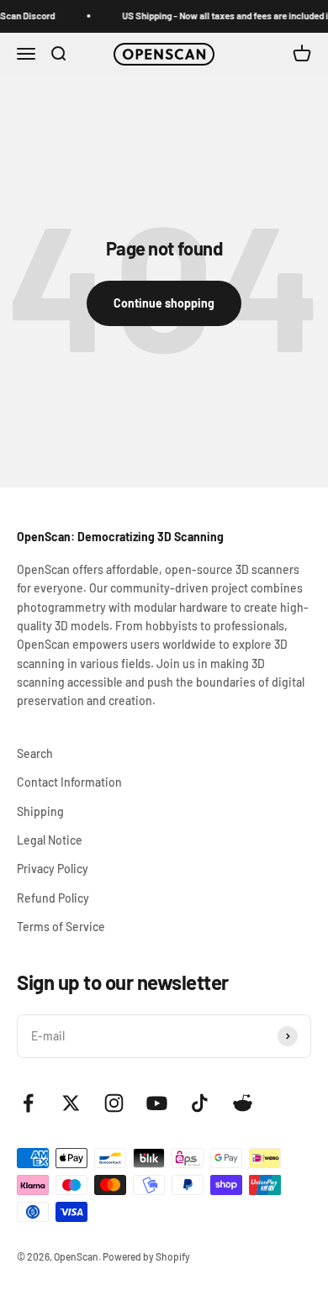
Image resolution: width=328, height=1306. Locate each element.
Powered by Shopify (146, 1256)
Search (35, 753)
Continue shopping (164, 303)
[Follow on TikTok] (199, 1103)
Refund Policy (53, 898)
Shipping (40, 811)
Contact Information (69, 782)
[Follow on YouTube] (156, 1103)
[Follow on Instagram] (114, 1103)
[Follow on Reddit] (242, 1103)
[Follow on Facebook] (28, 1103)
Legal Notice (49, 840)
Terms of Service (61, 926)
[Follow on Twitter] (71, 1103)
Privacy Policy (52, 868)
